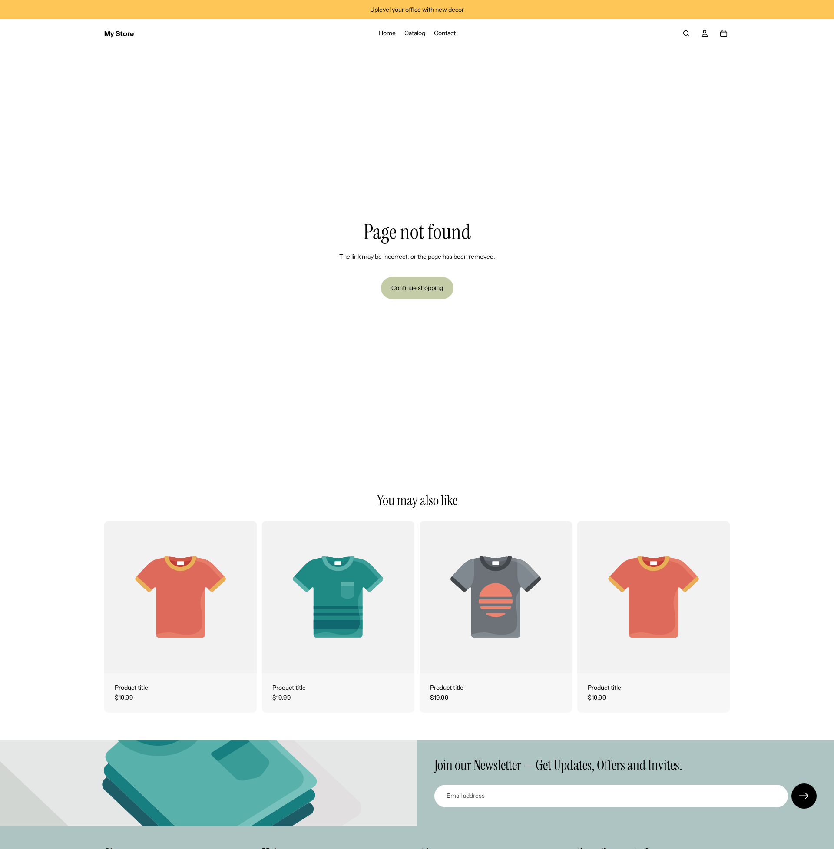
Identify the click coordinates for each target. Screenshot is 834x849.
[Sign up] (804, 796)
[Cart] (723, 33)
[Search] (686, 33)
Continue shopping (417, 288)
